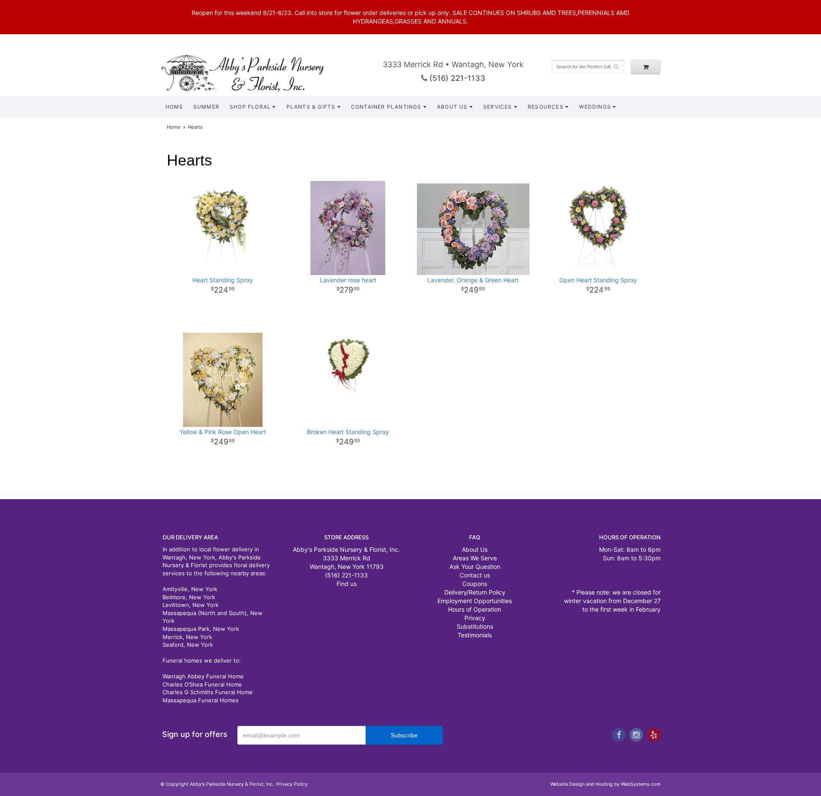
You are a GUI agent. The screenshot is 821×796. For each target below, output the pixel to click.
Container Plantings (386, 107)
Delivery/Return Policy (474, 592)
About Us (452, 107)
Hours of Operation (474, 609)
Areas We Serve (475, 558)
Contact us (475, 575)
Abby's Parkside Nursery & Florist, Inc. (251, 72)
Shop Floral (250, 107)
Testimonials (475, 635)
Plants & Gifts (311, 107)
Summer (206, 107)
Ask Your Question (474, 566)
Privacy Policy (291, 784)
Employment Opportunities (474, 600)
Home (174, 107)
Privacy (474, 617)
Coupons (474, 583)
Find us (347, 583)
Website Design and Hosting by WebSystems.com (605, 784)
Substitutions (475, 626)
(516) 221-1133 (456, 78)
